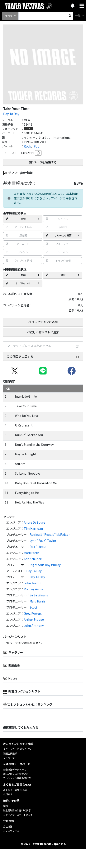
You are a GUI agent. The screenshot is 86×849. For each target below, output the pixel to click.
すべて (9, 16)
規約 (5, 806)
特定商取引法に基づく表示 (17, 810)
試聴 (63, 275)
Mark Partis (31, 553)
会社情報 (7, 826)
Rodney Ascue (33, 589)
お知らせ (7, 794)
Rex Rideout (38, 547)
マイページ (9, 757)
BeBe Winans (39, 595)
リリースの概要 (63, 235)
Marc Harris (38, 601)
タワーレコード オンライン (17, 749)
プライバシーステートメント (18, 814)
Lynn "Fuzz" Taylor (43, 540)
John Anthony (34, 625)
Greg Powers (33, 613)
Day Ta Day (11, 113)
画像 (23, 218)
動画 (23, 275)
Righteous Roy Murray (45, 565)
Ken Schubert (33, 559)
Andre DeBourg (34, 522)
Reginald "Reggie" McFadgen (50, 534)
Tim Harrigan (33, 528)
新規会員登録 (10, 753)
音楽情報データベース (14, 769)
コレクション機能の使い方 (17, 778)
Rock (27, 146)
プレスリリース (11, 830)
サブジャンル (23, 283)
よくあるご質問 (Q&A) (15, 789)
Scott (33, 607)
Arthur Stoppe (34, 619)
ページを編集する (45, 162)
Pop (36, 146)
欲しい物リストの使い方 (15, 773)
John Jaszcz (32, 583)
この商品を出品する (20, 356)
